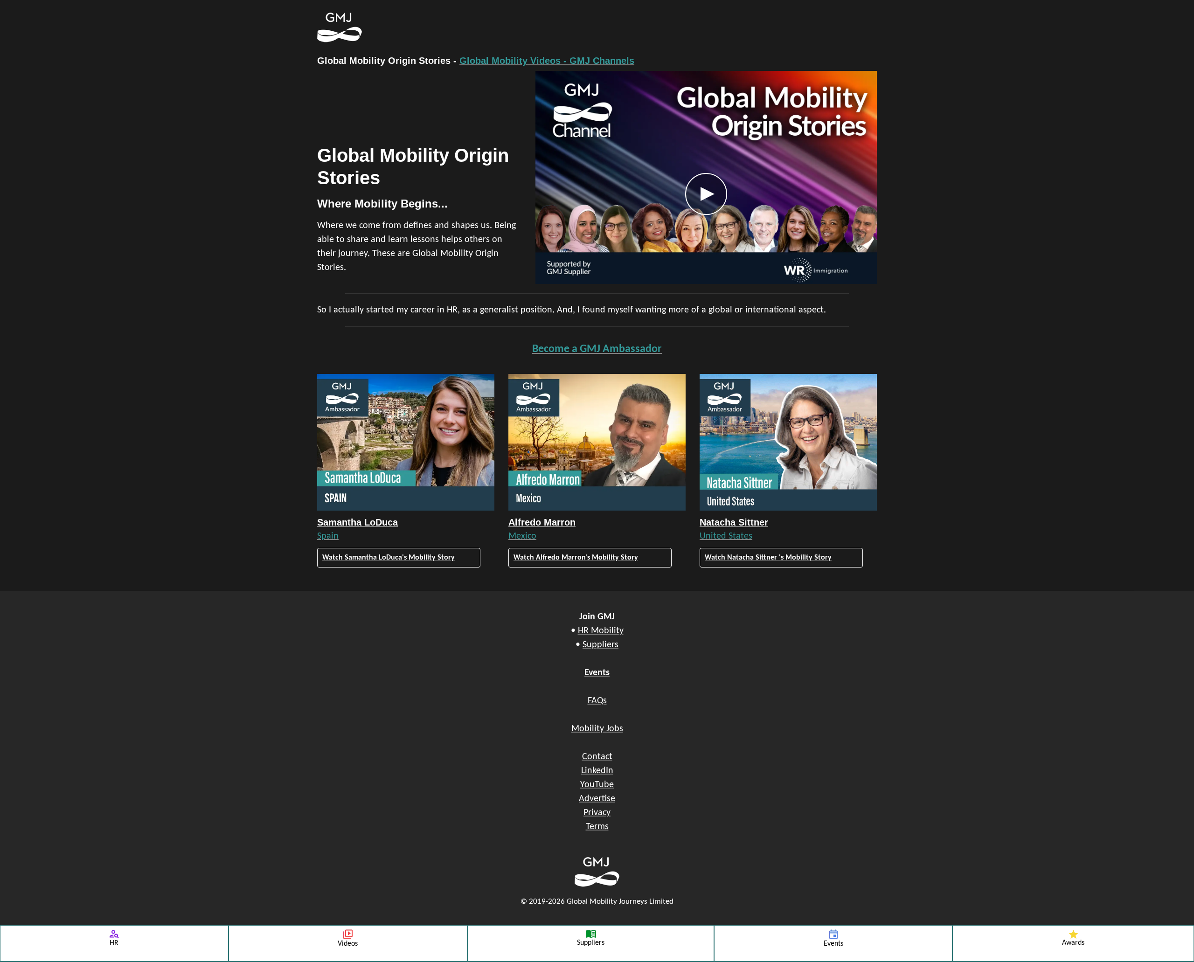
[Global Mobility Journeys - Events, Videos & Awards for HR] (550, 27)
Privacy (597, 812)
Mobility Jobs (597, 729)
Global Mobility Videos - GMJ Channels (546, 60)
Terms (597, 826)
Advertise (597, 798)
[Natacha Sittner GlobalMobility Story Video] (788, 442)
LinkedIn (597, 770)
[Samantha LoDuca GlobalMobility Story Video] (405, 442)
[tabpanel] (597, 177)
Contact (597, 756)
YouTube (597, 784)
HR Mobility (601, 631)
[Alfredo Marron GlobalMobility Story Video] (597, 442)
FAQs (597, 701)
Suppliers (600, 645)
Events (597, 673)
